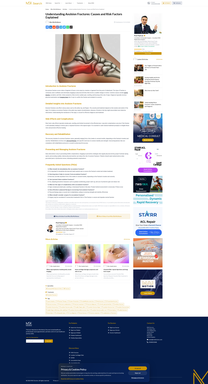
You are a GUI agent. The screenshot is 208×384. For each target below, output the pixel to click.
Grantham (136, 44)
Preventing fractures (112, 301)
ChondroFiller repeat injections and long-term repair (115, 270)
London (146, 44)
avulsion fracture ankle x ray (99, 310)
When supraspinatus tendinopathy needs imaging (58, 270)
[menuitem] (48, 3)
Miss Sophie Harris (55, 266)
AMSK (73, 357)
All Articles (127, 239)
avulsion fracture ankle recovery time (79, 310)
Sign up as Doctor (115, 330)
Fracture (67, 288)
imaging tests (64, 97)
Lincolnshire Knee (76, 360)
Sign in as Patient (75, 330)
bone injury (50, 313)
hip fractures (100, 301)
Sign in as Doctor (114, 327)
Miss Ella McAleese (56, 9)
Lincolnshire (152, 44)
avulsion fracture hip (53, 307)
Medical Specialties (76, 338)
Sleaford (142, 44)
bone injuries (113, 310)
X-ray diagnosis (73, 313)
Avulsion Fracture (52, 295)
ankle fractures (123, 310)
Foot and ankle (65, 228)
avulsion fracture (119, 304)
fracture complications (65, 304)
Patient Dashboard (76, 335)
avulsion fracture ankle (67, 307)
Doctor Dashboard (115, 332)
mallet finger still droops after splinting (57, 310)
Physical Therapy (62, 301)
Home (47, 9)
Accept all (138, 368)
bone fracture (83, 313)
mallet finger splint (80, 307)
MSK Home (49, 3)
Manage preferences (137, 377)
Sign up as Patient (76, 332)
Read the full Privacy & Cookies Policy (72, 378)
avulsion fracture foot (109, 307)
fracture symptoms (95, 313)
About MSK (91, 3)
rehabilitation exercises (88, 301)
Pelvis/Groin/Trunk (74, 228)
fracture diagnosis (91, 304)
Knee (57, 228)
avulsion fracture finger (94, 307)
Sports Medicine (70, 230)
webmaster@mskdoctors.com (91, 209)
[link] (47, 9)
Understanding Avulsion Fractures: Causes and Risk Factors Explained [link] (86, 9)
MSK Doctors (75, 352)
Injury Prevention (74, 301)
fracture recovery (52, 304)
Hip (60, 228)
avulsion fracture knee (123, 307)
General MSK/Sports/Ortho (55, 288)
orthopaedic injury (61, 313)
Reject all (137, 373)
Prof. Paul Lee (60, 223)
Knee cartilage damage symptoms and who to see (86, 270)
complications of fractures (109, 313)
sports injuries (51, 301)
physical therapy (71, 141)
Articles (65, 9)
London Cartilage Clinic (77, 355)
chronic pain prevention (106, 304)
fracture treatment (79, 304)
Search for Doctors (76, 327)
